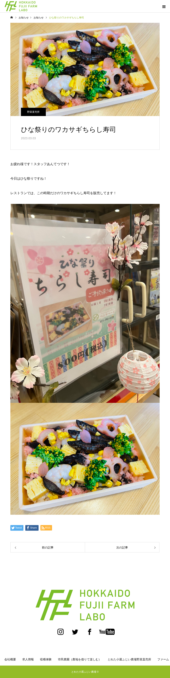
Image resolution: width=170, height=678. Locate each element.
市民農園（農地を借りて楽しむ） (79, 659)
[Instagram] (60, 634)
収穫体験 (46, 659)
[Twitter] (75, 634)
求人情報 (28, 659)
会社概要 (10, 659)
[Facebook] (89, 634)
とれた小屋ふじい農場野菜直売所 (129, 659)
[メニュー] (164, 6)
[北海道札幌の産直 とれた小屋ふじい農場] (85, 604)
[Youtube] (107, 634)
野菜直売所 (33, 111)
